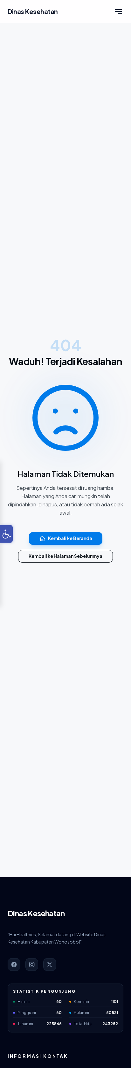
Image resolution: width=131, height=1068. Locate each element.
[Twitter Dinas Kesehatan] (49, 964)
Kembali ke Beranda (70, 538)
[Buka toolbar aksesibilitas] (6, 534)
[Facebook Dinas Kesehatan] (14, 964)
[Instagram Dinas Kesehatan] (31, 964)
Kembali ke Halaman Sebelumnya (65, 556)
